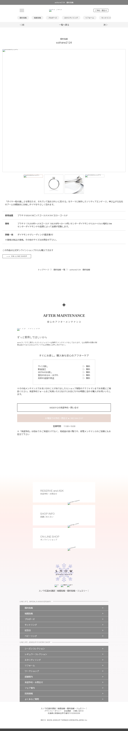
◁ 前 (22, 25)
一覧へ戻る (64, 25)
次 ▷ (105, 25)
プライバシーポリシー (53, 711)
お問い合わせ (78, 711)
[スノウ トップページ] (64, 10)
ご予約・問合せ (101, 10)
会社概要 (67, 711)
